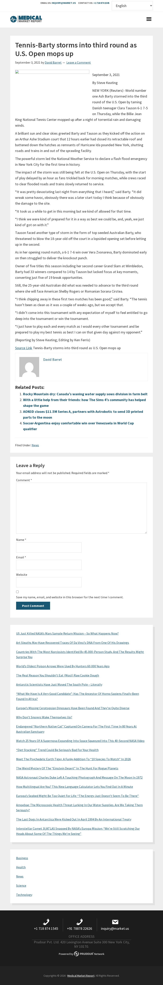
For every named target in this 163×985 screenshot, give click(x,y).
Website (21, 575)
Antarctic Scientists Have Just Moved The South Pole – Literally (59, 684)
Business (22, 858)
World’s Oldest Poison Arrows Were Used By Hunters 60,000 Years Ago (63, 666)
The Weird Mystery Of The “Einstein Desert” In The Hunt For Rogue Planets (67, 768)
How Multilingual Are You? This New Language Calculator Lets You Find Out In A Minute (74, 787)
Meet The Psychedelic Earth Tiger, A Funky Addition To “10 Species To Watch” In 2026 (73, 759)
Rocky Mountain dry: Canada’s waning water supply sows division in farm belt (85, 394)
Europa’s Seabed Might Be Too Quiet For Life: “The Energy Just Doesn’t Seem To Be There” (77, 796)
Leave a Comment (78, 62)
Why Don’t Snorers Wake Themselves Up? (44, 717)
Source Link (23, 348)
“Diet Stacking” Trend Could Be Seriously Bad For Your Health (57, 750)
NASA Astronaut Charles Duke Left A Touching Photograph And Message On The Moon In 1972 (79, 777)
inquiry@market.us (64, 2)
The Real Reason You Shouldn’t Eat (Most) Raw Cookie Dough (57, 675)
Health (21, 867)
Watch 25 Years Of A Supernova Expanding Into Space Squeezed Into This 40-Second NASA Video (80, 741)
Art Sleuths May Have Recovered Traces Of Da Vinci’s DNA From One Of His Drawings (72, 643)
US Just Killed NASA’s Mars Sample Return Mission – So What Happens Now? (67, 633)
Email (21, 557)
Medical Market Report (26, 20)
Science (21, 885)
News (35, 445)
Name (21, 540)
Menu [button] (149, 20)
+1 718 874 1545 (101, 2)
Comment (24, 480)
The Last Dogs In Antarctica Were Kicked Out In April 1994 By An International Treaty (73, 819)
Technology (24, 895)
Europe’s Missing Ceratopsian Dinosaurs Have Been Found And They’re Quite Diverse (72, 708)
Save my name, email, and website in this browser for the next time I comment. (69, 597)
